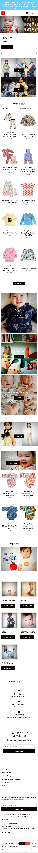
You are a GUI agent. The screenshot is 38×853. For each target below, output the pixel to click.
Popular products (26, 108)
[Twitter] (6, 833)
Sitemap (4, 786)
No (28, 843)
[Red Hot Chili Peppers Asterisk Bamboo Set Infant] (9, 121)
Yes (22, 843)
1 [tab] (16, 49)
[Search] (32, 13)
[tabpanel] (19, 32)
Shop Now (13, 463)
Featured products (10, 108)
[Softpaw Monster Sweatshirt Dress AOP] (9, 255)
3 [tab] (20, 49)
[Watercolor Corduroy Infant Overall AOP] (28, 156)
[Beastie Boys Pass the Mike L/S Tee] (28, 220)
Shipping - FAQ (6, 772)
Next (37, 53)
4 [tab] (21, 49)
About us (4, 769)
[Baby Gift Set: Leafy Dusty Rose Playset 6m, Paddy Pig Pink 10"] (9, 156)
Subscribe (19, 751)
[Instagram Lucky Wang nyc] (9, 833)
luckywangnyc (24, 682)
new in (19, 436)
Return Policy (6, 776)
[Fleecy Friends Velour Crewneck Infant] (28, 121)
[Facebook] (2, 833)
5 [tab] (21, 574)
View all (19, 283)
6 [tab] (23, 574)
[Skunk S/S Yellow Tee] (9, 220)
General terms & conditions (11, 779)
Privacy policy (6, 782)
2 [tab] (18, 49)
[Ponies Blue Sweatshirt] (28, 255)
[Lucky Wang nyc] (2, 792)
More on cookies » (33, 846)
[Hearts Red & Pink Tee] (28, 189)
